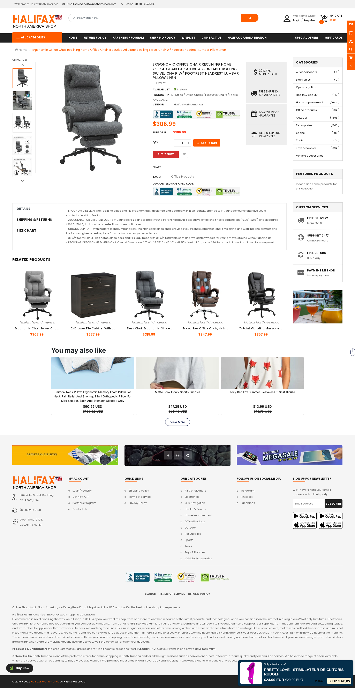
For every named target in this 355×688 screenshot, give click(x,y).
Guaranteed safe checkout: (173, 184)
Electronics (303, 80)
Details (23, 209)
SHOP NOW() (339, 681)
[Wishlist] (184, 154)
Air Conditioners (195, 491)
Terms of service (140, 497)
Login (297, 20)
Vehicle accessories (309, 156)
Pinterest (246, 497)
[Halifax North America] (37, 483)
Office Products (182, 176)
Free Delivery (317, 218)
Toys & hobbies (306, 148)
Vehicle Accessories (198, 558)
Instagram (248, 491)
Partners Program (84, 503)
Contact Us (80, 509)
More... (320, 680)
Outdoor (301, 118)
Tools (299, 140)
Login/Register (82, 491)
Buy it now (166, 154)
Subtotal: (160, 132)
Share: (157, 167)
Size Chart (26, 230)
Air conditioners (306, 72)
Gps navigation (306, 87)
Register (309, 20)
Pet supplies (304, 125)
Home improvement (309, 102)
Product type (163, 95)
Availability (161, 89)
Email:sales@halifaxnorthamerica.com (91, 4)
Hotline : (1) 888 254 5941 (140, 4)
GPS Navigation (195, 503)
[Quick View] (44, 322)
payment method (321, 270)
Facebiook (248, 503)
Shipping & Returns (34, 219)
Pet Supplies (193, 534)
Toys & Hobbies (195, 552)
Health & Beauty (195, 509)
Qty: (156, 142)
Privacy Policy (138, 503)
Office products (306, 110)
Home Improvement (198, 515)
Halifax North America (188, 104)
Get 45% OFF (81, 497)
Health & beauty (306, 95)
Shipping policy (139, 491)
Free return (316, 253)
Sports (300, 133)
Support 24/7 (318, 235)
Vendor (158, 104)
